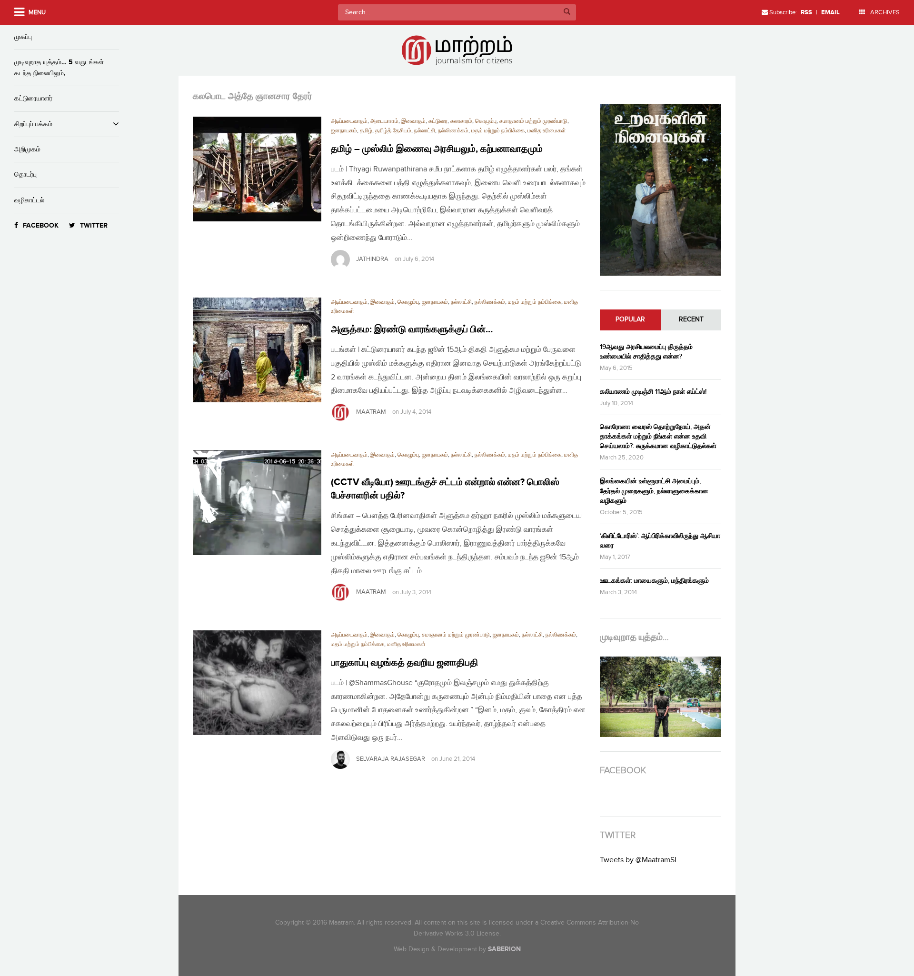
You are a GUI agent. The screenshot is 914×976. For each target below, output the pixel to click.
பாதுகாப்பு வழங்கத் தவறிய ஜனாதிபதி (404, 662)
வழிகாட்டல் (29, 200)
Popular (630, 319)
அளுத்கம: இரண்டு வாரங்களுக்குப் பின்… (412, 329)
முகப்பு (23, 37)
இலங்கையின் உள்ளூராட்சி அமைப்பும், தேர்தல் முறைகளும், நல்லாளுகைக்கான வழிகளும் (654, 490)
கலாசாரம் (461, 121)
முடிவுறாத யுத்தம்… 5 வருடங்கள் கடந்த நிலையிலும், (59, 67)
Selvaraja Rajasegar (390, 759)
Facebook (41, 225)
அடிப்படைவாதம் (349, 121)
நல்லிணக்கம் (453, 130)
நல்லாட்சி (424, 130)
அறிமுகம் (27, 149)
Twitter (94, 225)
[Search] (567, 12)
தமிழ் (366, 130)
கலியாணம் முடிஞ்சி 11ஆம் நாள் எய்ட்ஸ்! (653, 392)
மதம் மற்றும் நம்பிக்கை (498, 130)
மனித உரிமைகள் (546, 130)
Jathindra (372, 259)
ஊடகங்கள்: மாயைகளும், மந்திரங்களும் (654, 581)
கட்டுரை (437, 121)
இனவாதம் (413, 121)
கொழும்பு (486, 121)
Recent (691, 319)
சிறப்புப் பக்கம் (33, 124)
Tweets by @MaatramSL (639, 860)
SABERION (504, 949)
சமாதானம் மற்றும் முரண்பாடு (533, 121)
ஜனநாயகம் (344, 130)
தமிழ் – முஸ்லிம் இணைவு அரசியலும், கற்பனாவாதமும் (437, 149)
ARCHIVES (884, 12)
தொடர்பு (25, 174)
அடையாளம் (384, 121)
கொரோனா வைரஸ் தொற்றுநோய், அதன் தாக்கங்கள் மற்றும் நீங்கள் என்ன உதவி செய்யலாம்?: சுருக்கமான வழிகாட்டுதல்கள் (658, 436)
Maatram (371, 412)
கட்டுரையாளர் (33, 98)
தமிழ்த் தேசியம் (393, 130)
